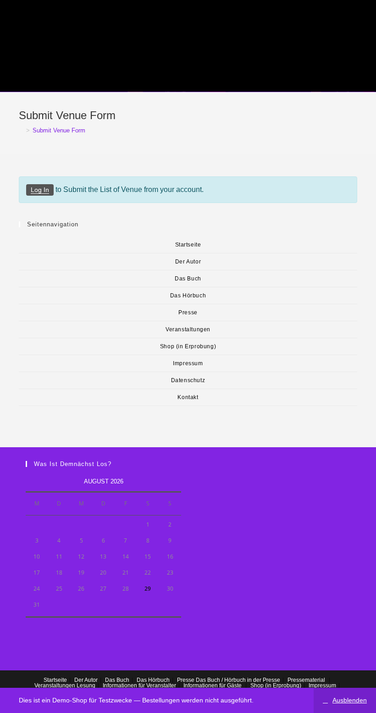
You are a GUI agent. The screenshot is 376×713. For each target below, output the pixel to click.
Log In (40, 189)
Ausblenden (349, 700)
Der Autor (188, 261)
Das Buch (188, 278)
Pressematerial (306, 680)
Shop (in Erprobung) (188, 346)
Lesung (86, 685)
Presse (188, 312)
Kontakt (187, 397)
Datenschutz (188, 380)
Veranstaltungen (188, 329)
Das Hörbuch (188, 295)
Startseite (188, 244)
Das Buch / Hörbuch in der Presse (238, 680)
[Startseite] (21, 130)
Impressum (188, 363)
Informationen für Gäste (212, 685)
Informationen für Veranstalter (139, 685)
